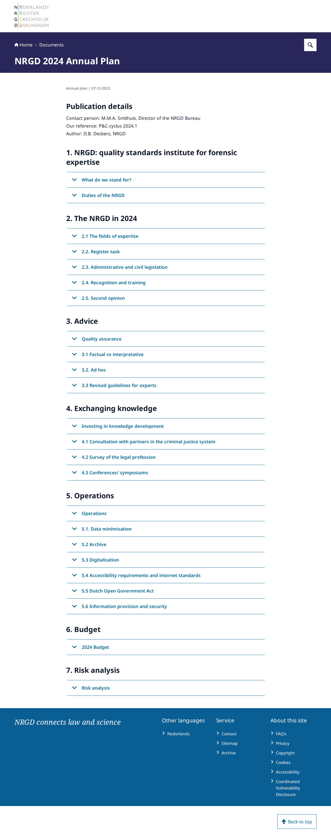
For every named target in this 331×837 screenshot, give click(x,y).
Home (26, 45)
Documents (51, 45)
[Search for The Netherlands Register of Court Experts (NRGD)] (310, 45)
